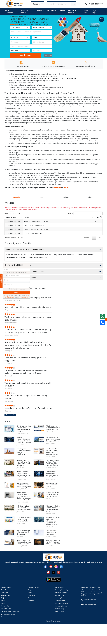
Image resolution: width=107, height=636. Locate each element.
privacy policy (24, 297)
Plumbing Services (60, 598)
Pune (29, 598)
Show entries (12, 213)
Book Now (25, 55)
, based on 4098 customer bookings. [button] (33, 25)
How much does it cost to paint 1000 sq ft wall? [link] (25, 271)
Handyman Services (61, 592)
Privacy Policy (5, 606)
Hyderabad (31, 595)
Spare (27, 217)
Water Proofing (59, 611)
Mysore (30, 592)
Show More (9, 415)
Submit (16, 292)
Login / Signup (94, 11)
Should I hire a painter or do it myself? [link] (21, 278)
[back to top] (102, 627)
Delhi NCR (31, 600)
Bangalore (31, 590)
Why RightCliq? (5, 595)
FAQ (2, 598)
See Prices (48, 55)
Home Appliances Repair (62, 590)
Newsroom (4, 617)
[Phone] (102, 322)
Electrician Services (60, 595)
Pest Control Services (61, 603)
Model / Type (11, 217)
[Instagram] (56, 566)
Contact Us (4, 592)
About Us (4, 590)
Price (98, 217)
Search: (70, 213)
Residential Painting (13, 221)
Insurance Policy (6, 609)
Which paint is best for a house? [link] (19, 265)
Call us (65, 188)
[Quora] (59, 572)
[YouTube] (51, 566)
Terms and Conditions (8, 614)
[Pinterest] (48, 572)
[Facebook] (46, 566)
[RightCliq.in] (14, 4)
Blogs (3, 600)
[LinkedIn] (61, 566)
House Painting (59, 609)
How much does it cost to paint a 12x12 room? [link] (25, 249)
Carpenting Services (61, 606)
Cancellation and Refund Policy (10, 611)
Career (3, 603)
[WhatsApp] (102, 316)
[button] (11, 11)
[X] (53, 572)
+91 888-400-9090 (95, 4)
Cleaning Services (60, 600)
